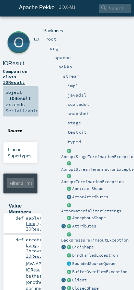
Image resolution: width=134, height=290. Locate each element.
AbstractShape (87, 188)
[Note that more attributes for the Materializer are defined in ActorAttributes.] (63, 226)
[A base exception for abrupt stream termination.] (69, 164)
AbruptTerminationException (92, 181)
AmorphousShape (89, 217)
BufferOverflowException (99, 271)
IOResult (13, 63)
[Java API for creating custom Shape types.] (69, 189)
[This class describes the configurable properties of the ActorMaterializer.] (69, 205)
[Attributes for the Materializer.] (69, 197)
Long (31, 223)
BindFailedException (95, 255)
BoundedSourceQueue (93, 263)
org (37, 38)
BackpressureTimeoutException (95, 240)
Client (79, 280)
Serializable (21, 111)
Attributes (84, 226)
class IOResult (14, 79)
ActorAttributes (90, 196)
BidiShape (83, 247)
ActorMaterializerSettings (91, 211)
